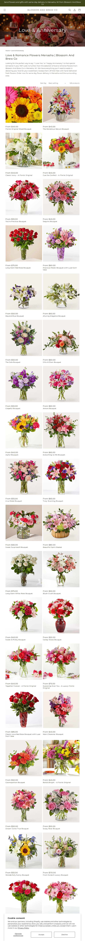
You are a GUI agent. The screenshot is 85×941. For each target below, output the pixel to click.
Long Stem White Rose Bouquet (19, 593)
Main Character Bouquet (53, 734)
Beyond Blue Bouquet (15, 316)
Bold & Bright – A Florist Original (57, 782)
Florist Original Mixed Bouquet (18, 129)
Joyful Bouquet (12, 455)
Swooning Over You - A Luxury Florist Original (58, 687)
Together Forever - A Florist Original (21, 686)
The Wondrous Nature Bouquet (56, 129)
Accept (41, 935)
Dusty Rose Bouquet (51, 829)
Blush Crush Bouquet (52, 593)
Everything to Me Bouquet (54, 455)
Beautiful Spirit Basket (52, 547)
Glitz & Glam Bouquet (52, 362)
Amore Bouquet (49, 408)
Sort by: (43, 83)
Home (8, 50)
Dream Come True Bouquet (17, 829)
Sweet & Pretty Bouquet (16, 640)
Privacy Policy (23, 928)
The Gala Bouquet (13, 362)
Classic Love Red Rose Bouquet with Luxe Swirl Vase (23, 735)
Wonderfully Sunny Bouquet (17, 875)
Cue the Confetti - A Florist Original (58, 175)
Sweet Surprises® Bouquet (17, 547)
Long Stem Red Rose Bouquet (18, 268)
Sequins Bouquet (50, 221)
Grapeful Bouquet (13, 408)
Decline (64, 935)
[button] (4, 10)
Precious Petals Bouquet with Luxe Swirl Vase (60, 269)
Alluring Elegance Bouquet (54, 316)
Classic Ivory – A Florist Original (19, 175)
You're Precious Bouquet (16, 221)
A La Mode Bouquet (14, 501)
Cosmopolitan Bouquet (15, 782)
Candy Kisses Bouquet (52, 640)
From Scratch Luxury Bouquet (55, 875)
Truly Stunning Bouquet (53, 501)
